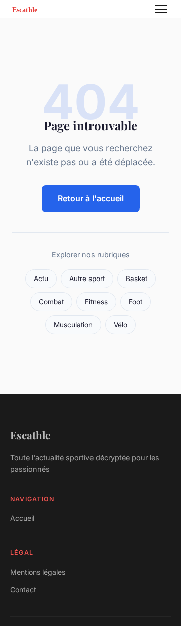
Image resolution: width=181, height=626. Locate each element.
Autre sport (87, 278)
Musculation (73, 325)
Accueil (22, 518)
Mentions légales (37, 572)
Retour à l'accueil (91, 198)
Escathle (30, 435)
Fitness (96, 302)
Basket (136, 278)
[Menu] (161, 9)
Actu (41, 278)
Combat (51, 302)
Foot (135, 302)
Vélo (120, 325)
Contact (23, 589)
